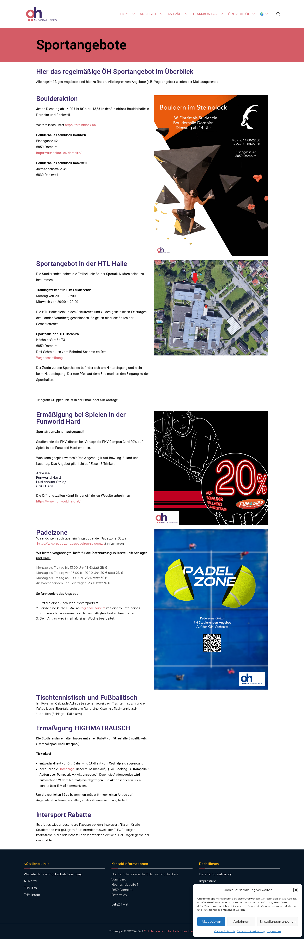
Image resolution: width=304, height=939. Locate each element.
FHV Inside (32, 895)
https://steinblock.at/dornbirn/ (59, 153)
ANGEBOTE (149, 14)
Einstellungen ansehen (278, 921)
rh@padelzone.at (92, 608)
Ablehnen (241, 921)
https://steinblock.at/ (80, 125)
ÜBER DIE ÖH (239, 14)
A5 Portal (30, 881)
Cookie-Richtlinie (224, 931)
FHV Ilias (30, 888)
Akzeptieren (211, 921)
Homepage (66, 769)
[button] (296, 890)
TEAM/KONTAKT (206, 14)
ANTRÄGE (175, 14)
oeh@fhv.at (120, 904)
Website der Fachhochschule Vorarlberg (53, 874)
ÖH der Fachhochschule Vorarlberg (169, 931)
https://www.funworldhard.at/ (58, 501)
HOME (125, 14)
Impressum (274, 931)
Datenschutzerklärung (251, 931)
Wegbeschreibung (49, 358)
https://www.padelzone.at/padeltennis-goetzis (71, 543)
